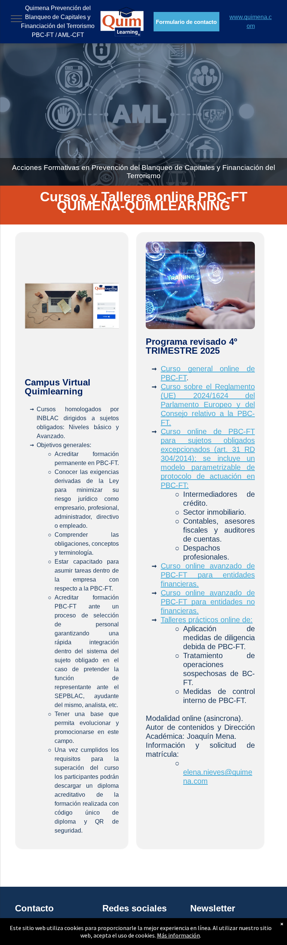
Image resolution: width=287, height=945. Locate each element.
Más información (178, 935)
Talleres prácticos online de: (207, 620)
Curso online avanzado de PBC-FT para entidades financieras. (208, 575)
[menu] (16, 18)
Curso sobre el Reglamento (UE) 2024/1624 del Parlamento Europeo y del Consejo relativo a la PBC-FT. (208, 404)
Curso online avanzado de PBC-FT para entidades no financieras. (208, 602)
